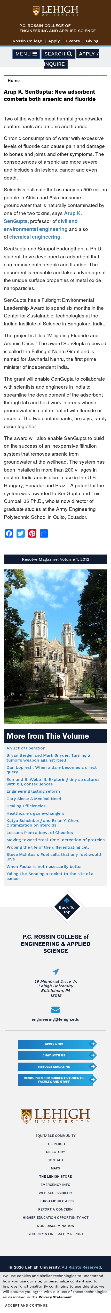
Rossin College (27, 41)
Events (73, 41)
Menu (24, 54)
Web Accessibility (55, 1193)
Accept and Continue (26, 1305)
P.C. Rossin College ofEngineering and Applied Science (57, 28)
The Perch (55, 1144)
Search (55, 54)
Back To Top (67, 909)
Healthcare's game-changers (35, 813)
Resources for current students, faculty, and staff (54, 1079)
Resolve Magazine (54, 1066)
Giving (92, 41)
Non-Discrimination (55, 1226)
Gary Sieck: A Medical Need (33, 798)
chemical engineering (34, 236)
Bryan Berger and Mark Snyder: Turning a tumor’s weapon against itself (48, 757)
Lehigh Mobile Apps (55, 1201)
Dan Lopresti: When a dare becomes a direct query (51, 769)
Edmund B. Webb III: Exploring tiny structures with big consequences (52, 781)
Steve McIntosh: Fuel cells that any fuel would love (53, 856)
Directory (55, 1152)
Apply (54, 41)
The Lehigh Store (55, 1176)
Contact (55, 1160)
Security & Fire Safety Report (56, 1234)
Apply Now (54, 1044)
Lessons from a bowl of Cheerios (39, 832)
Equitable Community (55, 1136)
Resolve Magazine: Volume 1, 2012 (55, 559)
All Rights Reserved (81, 1267)
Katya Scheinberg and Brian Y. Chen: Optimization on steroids (43, 823)
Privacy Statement (55, 1297)
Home (14, 80)
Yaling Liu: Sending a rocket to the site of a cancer (49, 876)
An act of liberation (25, 748)
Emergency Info (55, 1185)
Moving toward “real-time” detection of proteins (55, 839)
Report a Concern (55, 1209)
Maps (55, 1168)
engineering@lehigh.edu (55, 1019)
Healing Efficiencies (25, 805)
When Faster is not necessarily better (44, 866)
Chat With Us (54, 1055)
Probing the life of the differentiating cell (47, 847)
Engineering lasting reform (33, 791)
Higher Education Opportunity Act (56, 1218)
